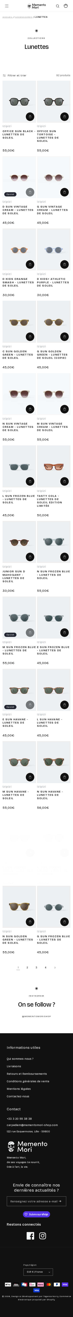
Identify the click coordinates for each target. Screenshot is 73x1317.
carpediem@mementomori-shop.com (32, 1125)
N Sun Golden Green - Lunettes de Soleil (18, 939)
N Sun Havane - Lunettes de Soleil (50, 795)
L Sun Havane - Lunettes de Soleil (49, 722)
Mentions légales (19, 1088)
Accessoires (23, 17)
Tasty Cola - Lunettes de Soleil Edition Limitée (49, 500)
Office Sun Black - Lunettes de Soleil (19, 134)
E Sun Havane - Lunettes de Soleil (15, 722)
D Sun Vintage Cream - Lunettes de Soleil (18, 210)
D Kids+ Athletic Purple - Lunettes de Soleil (53, 282)
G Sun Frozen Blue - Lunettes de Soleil (53, 939)
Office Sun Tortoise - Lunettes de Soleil (48, 136)
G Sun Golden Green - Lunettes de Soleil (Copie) (52, 354)
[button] (7, 6)
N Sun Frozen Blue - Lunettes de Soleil (53, 574)
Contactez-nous (18, 1096)
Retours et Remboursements (27, 1073)
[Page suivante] (55, 967)
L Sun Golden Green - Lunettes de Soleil (18, 871)
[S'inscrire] (60, 1201)
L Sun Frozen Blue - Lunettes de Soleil (19, 499)
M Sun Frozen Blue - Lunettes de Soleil (19, 650)
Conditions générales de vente (28, 1081)
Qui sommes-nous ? (20, 1058)
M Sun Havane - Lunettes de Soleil (16, 795)
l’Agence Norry (51, 1296)
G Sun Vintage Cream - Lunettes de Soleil (52, 210)
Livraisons (14, 1066)
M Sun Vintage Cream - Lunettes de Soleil (52, 427)
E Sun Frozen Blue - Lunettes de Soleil (53, 650)
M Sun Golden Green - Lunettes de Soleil (52, 871)
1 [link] (18, 967)
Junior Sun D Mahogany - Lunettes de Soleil (14, 576)
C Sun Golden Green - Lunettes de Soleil (18, 354)
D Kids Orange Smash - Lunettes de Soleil (18, 282)
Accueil (8, 17)
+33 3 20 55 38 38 (19, 1118)
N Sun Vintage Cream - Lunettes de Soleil (18, 427)
